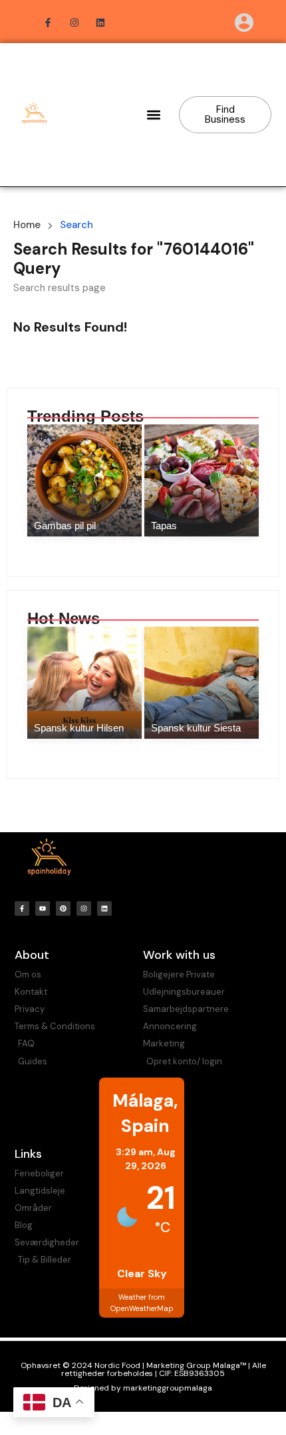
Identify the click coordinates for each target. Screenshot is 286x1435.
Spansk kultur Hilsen (79, 728)
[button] (153, 115)
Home (27, 225)
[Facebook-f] (22, 908)
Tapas (164, 525)
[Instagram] (83, 908)
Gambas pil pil (65, 525)
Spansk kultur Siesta (196, 728)
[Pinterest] (63, 908)
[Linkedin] (104, 908)
